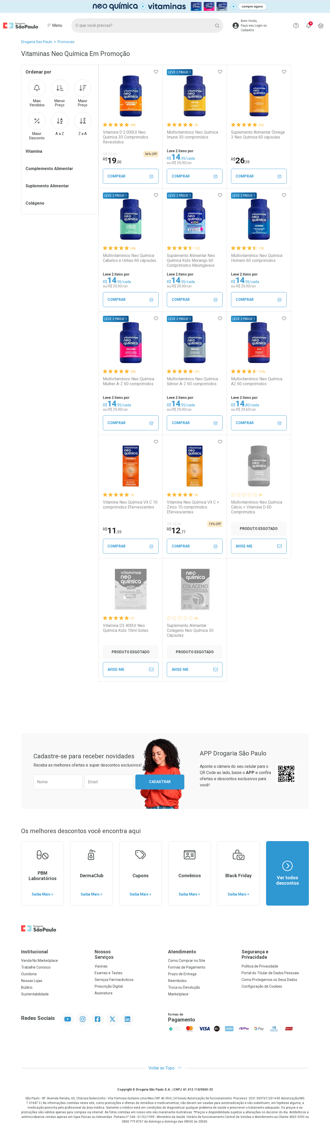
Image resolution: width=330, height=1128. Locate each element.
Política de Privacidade (260, 966)
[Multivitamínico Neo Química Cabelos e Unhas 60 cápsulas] (130, 219)
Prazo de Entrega (182, 974)
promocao (66, 42)
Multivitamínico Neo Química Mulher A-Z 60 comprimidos (128, 381)
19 (112, 160)
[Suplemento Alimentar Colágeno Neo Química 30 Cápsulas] (194, 589)
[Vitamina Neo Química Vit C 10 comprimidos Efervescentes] (130, 466)
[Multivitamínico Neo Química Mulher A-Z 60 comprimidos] (130, 342)
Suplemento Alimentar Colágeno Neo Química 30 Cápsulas (190, 630)
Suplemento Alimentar (47, 185)
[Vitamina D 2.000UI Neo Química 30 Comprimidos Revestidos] (130, 96)
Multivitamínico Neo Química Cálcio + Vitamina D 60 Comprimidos (256, 507)
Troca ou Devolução (184, 987)
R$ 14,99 (174, 524)
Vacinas (101, 966)
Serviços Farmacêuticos (114, 980)
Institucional (34, 951)
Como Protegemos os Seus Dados (269, 980)
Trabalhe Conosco (36, 967)
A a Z (59, 134)
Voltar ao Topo (162, 1068)
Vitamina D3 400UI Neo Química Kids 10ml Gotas (125, 628)
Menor (59, 103)
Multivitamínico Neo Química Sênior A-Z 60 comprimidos (192, 381)
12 (176, 530)
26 (240, 160)
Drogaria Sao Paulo (36, 42)
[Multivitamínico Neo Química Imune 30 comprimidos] (194, 96)
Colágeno (35, 203)
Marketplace (178, 994)
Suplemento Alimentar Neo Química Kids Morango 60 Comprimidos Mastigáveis (191, 260)
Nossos (104, 954)
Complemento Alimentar (49, 168)
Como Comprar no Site (186, 960)
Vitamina (34, 151)
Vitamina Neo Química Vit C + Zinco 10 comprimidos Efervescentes (193, 507)
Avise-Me (244, 546)
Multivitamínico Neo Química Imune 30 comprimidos (192, 135)
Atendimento (182, 951)
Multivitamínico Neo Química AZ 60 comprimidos (256, 381)
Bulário (26, 987)
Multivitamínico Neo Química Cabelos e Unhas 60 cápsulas (129, 258)
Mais (37, 103)
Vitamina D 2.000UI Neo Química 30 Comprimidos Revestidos (125, 137)
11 (112, 530)
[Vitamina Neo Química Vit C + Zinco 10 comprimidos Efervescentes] (194, 466)
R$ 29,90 (110, 154)
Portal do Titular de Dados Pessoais (270, 973)
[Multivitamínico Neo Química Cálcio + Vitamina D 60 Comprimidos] (259, 466)
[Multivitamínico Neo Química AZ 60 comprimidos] (259, 342)
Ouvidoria (29, 974)
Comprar (117, 176)
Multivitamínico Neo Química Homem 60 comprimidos (256, 258)
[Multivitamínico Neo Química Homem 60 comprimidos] (259, 219)
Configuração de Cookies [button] (262, 986)
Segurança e (255, 954)
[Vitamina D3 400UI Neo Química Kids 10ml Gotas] (130, 589)
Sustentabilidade (35, 994)
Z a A (82, 134)
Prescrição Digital (109, 986)
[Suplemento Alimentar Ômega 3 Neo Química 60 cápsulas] (259, 96)
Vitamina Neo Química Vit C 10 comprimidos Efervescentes (130, 505)
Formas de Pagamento (186, 967)
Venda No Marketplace (39, 960)
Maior (82, 103)
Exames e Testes (108, 973)
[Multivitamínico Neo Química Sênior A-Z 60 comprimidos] (194, 342)
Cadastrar (160, 782)
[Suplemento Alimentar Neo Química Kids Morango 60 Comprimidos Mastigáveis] (194, 219)
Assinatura (103, 993)
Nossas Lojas (31, 981)
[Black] (165, 6)
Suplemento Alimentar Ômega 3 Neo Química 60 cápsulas (258, 135)
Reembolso (177, 981)
